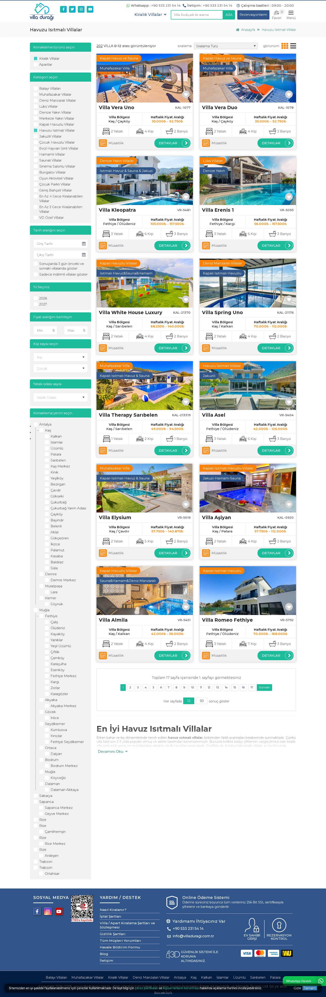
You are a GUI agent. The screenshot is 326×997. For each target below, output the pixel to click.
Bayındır (57, 520)
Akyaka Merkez (63, 706)
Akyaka (51, 700)
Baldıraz (57, 562)
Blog (104, 954)
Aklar (55, 532)
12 (209, 687)
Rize (42, 820)
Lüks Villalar (48, 106)
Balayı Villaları (50, 88)
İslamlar (57, 442)
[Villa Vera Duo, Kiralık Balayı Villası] (248, 78)
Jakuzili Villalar (50, 136)
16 (243, 687)
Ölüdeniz (58, 628)
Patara (56, 454)
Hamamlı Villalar (52, 154)
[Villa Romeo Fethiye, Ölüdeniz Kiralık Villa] (248, 590)
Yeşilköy (57, 478)
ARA (229, 15)
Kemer (50, 598)
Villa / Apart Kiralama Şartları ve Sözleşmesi (127, 925)
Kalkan (56, 436)
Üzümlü (57, 448)
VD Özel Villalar (51, 217)
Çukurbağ (59, 502)
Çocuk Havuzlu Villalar (57, 142)
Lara (54, 592)
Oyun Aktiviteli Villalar (56, 178)
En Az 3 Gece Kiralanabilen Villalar (60, 209)
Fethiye (51, 616)
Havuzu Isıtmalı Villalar (57, 130)
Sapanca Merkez (59, 808)
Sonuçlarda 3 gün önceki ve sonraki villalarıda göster (61, 266)
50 (202, 701)
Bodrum (52, 760)
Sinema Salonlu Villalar (57, 166)
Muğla (44, 610)
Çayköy (57, 514)
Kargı (55, 682)
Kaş (48, 430)
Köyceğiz (58, 778)
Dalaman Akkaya (65, 790)
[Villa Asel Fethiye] (248, 385)
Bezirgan (58, 484)
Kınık (54, 472)
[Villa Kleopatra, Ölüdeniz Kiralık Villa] (144, 180)
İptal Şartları (110, 916)
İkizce (55, 544)
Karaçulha (58, 664)
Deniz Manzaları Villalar (151, 977)
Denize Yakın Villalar (55, 112)
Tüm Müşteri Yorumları (120, 940)
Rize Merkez (55, 843)
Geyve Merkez (57, 814)
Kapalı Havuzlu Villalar (56, 124)
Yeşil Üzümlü (61, 646)
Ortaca (50, 748)
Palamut (57, 550)
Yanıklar (57, 640)
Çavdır (56, 490)
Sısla (54, 568)
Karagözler (59, 694)
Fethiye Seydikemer (67, 742)
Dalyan (56, 754)
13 (217, 687)
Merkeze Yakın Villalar (56, 118)
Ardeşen (52, 855)
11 (201, 687)
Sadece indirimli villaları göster (63, 274)
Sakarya (45, 796)
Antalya (45, 424)
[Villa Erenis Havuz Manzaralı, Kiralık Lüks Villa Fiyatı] (248, 180)
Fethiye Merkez (64, 676)
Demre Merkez (63, 580)
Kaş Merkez (60, 466)
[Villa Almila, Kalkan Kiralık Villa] (144, 590)
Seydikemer (55, 724)
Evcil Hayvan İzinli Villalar (58, 148)
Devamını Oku (111, 751)
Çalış (54, 622)
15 (235, 687)
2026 (43, 298)
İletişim (106, 960)
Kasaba (57, 556)
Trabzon (45, 861)
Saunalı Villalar (50, 160)
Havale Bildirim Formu (120, 947)
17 (252, 687)
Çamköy (57, 658)
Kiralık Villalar (49, 58)
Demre (51, 574)
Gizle (297, 988)
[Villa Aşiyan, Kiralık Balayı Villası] (248, 488)
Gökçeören (60, 538)
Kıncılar (56, 736)
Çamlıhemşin (55, 832)
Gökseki (57, 496)
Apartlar (45, 64)
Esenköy (58, 670)
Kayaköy (58, 634)
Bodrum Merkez (64, 766)
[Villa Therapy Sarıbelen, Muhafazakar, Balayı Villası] (144, 385)
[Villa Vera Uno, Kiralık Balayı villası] (144, 78)
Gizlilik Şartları (113, 934)
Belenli (56, 526)
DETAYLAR (168, 143)
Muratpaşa (53, 586)
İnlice (55, 718)
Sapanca (46, 802)
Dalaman (52, 784)
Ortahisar (52, 873)
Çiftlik (55, 652)
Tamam (310, 988)
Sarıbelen (58, 460)
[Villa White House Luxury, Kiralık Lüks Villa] (144, 283)
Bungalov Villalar (52, 172)
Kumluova (59, 730)
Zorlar (55, 688)
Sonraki (264, 687)
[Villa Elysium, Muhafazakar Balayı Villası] (144, 488)
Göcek (50, 712)
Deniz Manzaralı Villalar (57, 100)
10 (192, 687)
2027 (43, 304)
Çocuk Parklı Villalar (55, 184)
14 (226, 687)
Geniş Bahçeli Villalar (55, 190)
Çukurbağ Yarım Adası (68, 508)
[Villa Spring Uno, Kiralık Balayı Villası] (248, 283)
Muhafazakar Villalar (55, 94)
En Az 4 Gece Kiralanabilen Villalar (61, 198)
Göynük (57, 604)
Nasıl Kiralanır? (113, 910)
